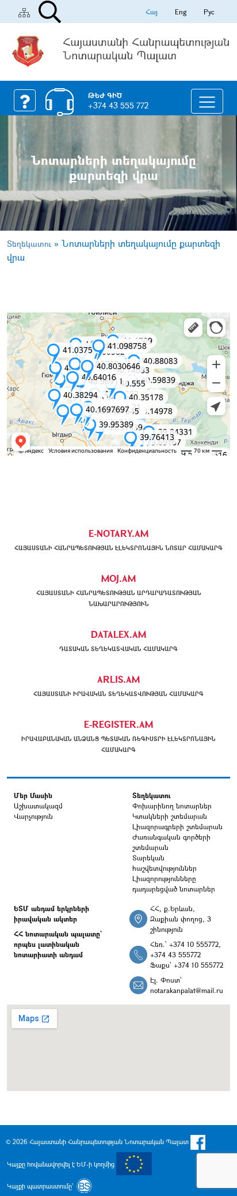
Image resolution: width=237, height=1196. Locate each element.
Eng (180, 11)
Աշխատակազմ (38, 805)
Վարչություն (33, 816)
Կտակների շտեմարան (169, 816)
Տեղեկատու (29, 243)
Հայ (152, 11)
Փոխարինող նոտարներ (172, 805)
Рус (209, 11)
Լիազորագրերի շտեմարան (177, 826)
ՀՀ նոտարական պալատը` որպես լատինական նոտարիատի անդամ (58, 944)
